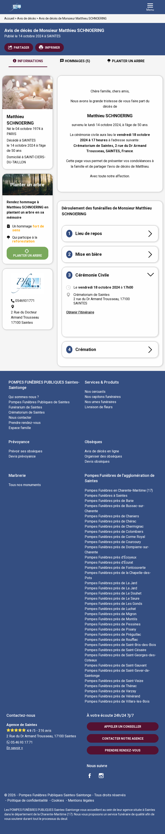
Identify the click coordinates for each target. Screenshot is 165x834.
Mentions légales (81, 800)
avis (44, 731)
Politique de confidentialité (27, 800)
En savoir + (14, 748)
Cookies (58, 800)
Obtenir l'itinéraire (80, 312)
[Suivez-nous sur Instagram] (103, 776)
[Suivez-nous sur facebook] (92, 776)
